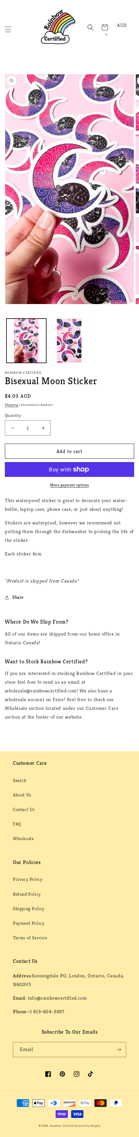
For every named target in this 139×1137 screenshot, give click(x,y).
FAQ (17, 824)
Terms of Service (30, 938)
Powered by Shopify (88, 1125)
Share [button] (18, 597)
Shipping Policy (29, 908)
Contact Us (24, 809)
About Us (22, 795)
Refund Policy (27, 894)
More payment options (69, 484)
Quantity (13, 415)
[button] (8, 29)
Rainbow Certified (62, 1125)
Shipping (11, 405)
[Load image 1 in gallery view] (26, 341)
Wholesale (23, 838)
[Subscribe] (119, 1049)
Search (20, 780)
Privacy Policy (27, 879)
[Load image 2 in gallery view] (69, 341)
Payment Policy (28, 923)
